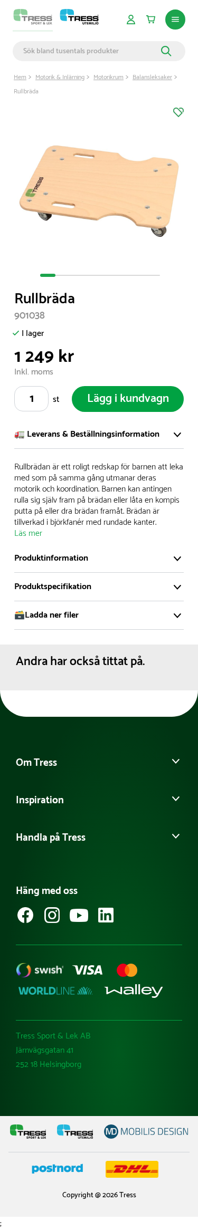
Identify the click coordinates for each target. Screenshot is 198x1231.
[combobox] (90, 51)
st (56, 399)
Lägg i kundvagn (128, 398)
